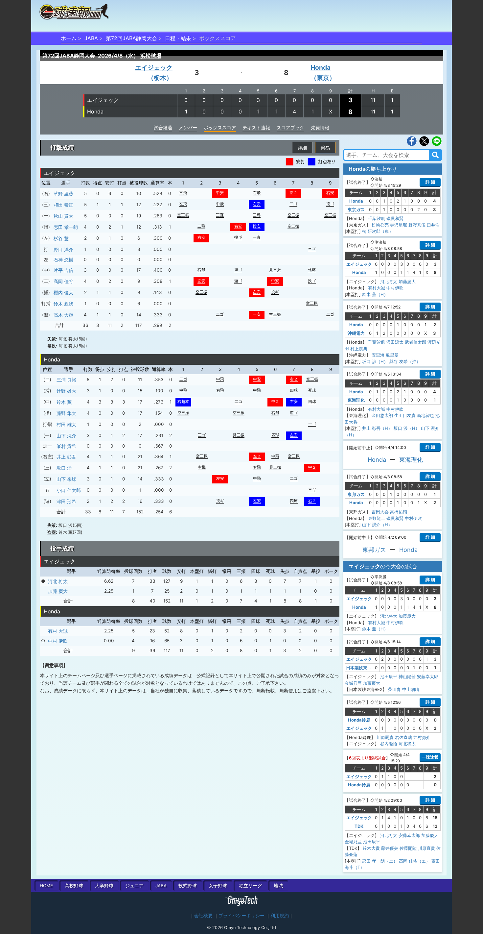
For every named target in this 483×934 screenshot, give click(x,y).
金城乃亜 (353, 683)
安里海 (378, 354)
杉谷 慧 (61, 238)
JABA (91, 38)
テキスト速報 (256, 127)
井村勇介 (421, 737)
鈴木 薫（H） (375, 294)
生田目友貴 (405, 415)
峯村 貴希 (66, 446)
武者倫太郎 (415, 342)
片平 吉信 (63, 270)
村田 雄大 (66, 424)
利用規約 (279, 915)
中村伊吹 (394, 287)
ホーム (69, 38)
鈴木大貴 (371, 848)
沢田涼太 (394, 342)
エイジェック (103, 100)
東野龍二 (376, 518)
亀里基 (392, 354)
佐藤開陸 (408, 848)
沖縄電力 (356, 333)
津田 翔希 (66, 501)
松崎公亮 (380, 225)
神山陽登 (407, 676)
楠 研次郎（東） (377, 231)
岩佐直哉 (403, 737)
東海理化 (356, 400)
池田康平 (388, 676)
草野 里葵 (63, 193)
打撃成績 (62, 147)
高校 (74, 885)
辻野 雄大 (66, 391)
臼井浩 (433, 225)
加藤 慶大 (58, 591)
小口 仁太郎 (69, 490)
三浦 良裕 (66, 379)
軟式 (187, 885)
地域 (278, 885)
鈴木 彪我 (63, 304)
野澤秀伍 (417, 225)
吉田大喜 (380, 511)
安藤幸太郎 (427, 676)
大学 (104, 885)
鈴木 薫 (64, 402)
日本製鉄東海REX (363, 667)
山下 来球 (66, 479)
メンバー (188, 127)
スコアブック (290, 127)
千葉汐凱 (376, 218)
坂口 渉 (64, 468)
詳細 (302, 147)
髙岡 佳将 (63, 281)
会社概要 (203, 915)
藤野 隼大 (66, 413)
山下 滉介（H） (377, 524)
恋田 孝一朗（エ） (380, 861)
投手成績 (62, 548)
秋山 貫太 (63, 216)
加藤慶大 (407, 281)
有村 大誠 (58, 631)
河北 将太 (58, 581)
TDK (359, 826)
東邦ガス (356, 494)
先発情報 (320, 127)
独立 (250, 885)
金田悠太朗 (382, 415)
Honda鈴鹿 (359, 720)
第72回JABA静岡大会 (131, 38)
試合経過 (163, 127)
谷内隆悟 (388, 743)
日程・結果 (178, 38)
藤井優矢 (389, 848)
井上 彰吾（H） (377, 428)
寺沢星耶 (398, 225)
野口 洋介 (63, 249)
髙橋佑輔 (398, 511)
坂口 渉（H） (375, 361)
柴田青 (394, 689)
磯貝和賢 (394, 218)
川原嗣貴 (385, 737)
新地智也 (425, 415)
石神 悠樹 (63, 259)
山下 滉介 (66, 435)
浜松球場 (150, 55)
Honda (95, 111)
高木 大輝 (63, 315)
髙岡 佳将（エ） (414, 861)
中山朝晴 (410, 689)
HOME (46, 885)
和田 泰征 (63, 205)
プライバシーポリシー (241, 915)
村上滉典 (358, 348)
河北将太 (388, 281)
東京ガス (356, 209)
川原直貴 (426, 848)
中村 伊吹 (58, 641)
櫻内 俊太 (63, 292)
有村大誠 (376, 287)
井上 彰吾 (66, 456)
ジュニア (134, 885)
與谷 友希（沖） (405, 361)
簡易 (325, 147)
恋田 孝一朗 (66, 227)
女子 (218, 885)
